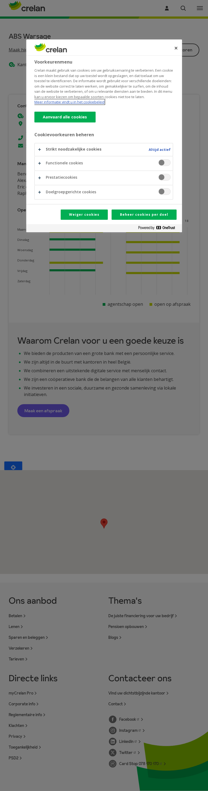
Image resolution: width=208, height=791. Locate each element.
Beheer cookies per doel (144, 214)
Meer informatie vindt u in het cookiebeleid (69, 101)
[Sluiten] (176, 48)
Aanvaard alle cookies (65, 116)
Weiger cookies (84, 214)
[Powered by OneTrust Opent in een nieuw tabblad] (158, 228)
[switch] (164, 162)
